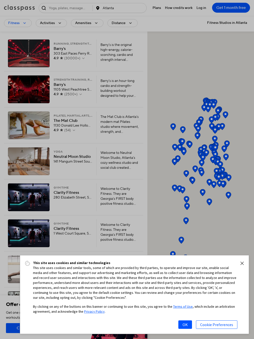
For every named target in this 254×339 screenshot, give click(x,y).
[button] (242, 263)
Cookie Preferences (216, 324)
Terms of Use (183, 306)
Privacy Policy (94, 311)
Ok (185, 324)
